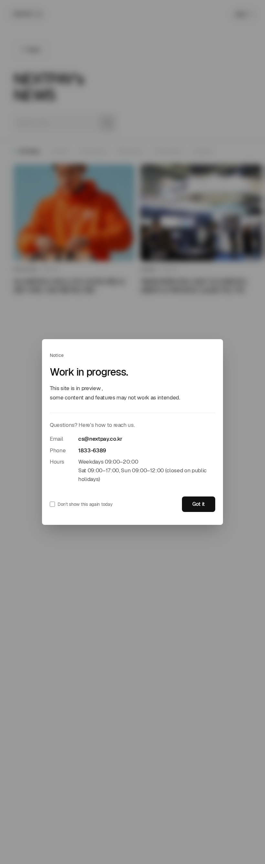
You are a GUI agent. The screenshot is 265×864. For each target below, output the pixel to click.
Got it (198, 504)
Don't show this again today (85, 504)
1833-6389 (92, 450)
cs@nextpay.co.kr (100, 438)
